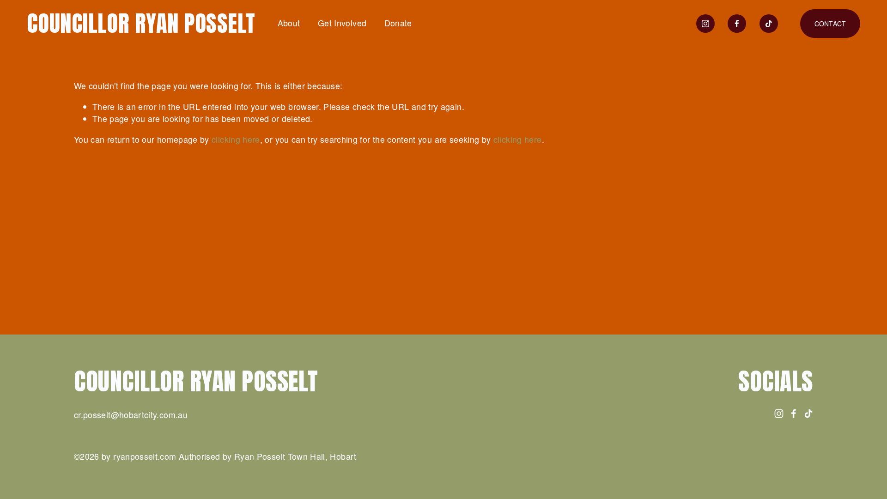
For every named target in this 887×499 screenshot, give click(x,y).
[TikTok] (768, 23)
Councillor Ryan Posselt (141, 23)
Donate (398, 23)
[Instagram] (705, 23)
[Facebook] (737, 23)
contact (830, 23)
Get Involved (342, 23)
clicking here (236, 139)
